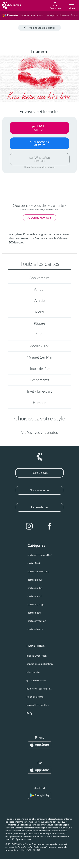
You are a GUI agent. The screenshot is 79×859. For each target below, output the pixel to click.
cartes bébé (34, 612)
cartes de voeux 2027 (40, 555)
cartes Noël (34, 563)
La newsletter (39, 507)
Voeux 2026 (39, 346)
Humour (39, 403)
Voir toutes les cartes (42, 27)
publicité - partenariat (38, 688)
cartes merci (35, 596)
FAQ (29, 713)
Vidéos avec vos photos (39, 433)
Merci (39, 312)
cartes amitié (35, 587)
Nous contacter (39, 490)
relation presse (34, 696)
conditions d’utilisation (39, 663)
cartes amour (35, 579)
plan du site (33, 672)
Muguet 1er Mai (39, 357)
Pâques (39, 323)
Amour (39, 289)
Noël (39, 335)
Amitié (39, 301)
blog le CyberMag (36, 655)
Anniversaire (39, 278)
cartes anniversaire (38, 571)
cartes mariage (36, 604)
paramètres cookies (37, 705)
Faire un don (39, 472)
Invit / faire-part (39, 391)
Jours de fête (39, 369)
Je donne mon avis (39, 217)
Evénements (39, 380)
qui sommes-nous (36, 680)
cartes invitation (37, 620)
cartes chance (35, 629)
